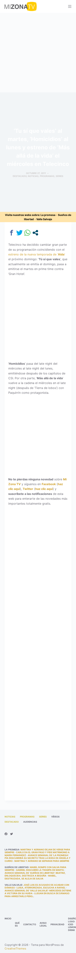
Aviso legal (43, 924)
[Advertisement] (38, 52)
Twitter (28, 489)
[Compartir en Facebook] (11, 233)
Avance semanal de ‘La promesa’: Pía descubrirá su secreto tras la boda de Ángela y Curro (37, 858)
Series (59, 176)
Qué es (17, 924)
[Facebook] (6, 834)
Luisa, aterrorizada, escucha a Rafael (41, 887)
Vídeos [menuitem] (55, 816)
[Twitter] (11, 834)
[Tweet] (19, 233)
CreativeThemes (15, 948)
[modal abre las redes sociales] (35, 233)
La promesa (48, 214)
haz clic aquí (44, 489)
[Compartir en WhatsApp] (27, 233)
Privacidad (57, 924)
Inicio (8, 918)
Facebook (49, 484)
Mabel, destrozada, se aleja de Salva (31, 877)
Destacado (20, 176)
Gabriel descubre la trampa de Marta (40, 870)
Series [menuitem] (43, 816)
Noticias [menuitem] (10, 816)
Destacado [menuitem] (12, 821)
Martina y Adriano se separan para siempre (41, 861)
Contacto (29, 924)
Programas (47, 176)
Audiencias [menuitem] (30, 821)
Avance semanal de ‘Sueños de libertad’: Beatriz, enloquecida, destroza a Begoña (35, 874)
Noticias (33, 176)
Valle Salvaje (44, 219)
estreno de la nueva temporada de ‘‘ (36, 254)
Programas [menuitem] (27, 816)
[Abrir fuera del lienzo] (69, 6)
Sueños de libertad (17, 867)
